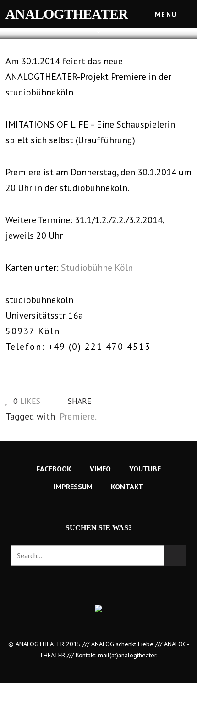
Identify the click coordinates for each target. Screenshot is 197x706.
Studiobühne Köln (97, 268)
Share (79, 401)
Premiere (77, 416)
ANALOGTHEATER (66, 14)
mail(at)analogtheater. (128, 655)
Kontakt (127, 486)
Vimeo (100, 468)
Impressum (73, 486)
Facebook (53, 468)
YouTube (145, 468)
